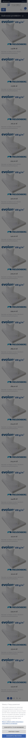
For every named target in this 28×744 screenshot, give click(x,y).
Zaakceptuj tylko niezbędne (14, 727)
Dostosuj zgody (14, 731)
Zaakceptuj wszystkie (14, 735)
